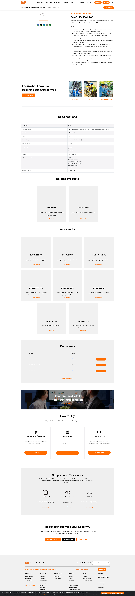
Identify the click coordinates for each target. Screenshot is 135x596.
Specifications (25, 7)
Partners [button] (81, 2)
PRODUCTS (43, 573)
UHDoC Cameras (43, 580)
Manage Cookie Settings (116, 593)
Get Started (67, 403)
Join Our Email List (29, 569)
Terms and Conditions (73, 585)
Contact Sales (69, 539)
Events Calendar (57, 576)
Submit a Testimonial (40, 569)
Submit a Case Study (51, 569)
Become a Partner (99, 452)
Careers (70, 582)
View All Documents (66, 378)
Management (71, 580)
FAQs (97, 22)
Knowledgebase (101, 582)
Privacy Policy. (44, 594)
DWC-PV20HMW (87, 13)
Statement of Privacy (73, 587)
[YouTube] (79, 570)
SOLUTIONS (28, 573)
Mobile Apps (42, 587)
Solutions (49, 2)
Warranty (70, 583)
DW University (101, 584)
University (66, 2)
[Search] (112, 3)
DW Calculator (101, 587)
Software (42, 585)
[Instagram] (87, 570)
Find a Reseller (74, 22)
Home (72, 13)
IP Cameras (42, 576)
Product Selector (28, 580)
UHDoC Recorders (44, 582)
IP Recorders (42, 578)
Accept (104, 593)
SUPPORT (100, 573)
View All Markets (28, 95)
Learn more (51, 218)
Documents (55, 7)
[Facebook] (77, 570)
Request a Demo (83, 22)
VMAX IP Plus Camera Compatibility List (102, 579)
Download (100, 359)
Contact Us (91, 22)
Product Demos (29, 583)
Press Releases (57, 578)
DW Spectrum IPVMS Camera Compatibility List (103, 577)
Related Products (36, 7)
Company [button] (57, 2)
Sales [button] (73, 2)
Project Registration (87, 580)
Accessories (78, 13)
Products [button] (40, 2)
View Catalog (42, 589)
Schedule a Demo (67, 453)
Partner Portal (98, 2)
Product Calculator (29, 576)
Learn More (45, 507)
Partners (85, 582)
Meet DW (71, 576)
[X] (82, 570)
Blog (55, 580)
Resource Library (101, 585)
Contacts (85, 576)
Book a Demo (106, 2)
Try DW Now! (108, 7)
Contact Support (83, 539)
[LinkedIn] (85, 570)
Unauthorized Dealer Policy (74, 589)
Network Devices (43, 583)
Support (89, 2)
